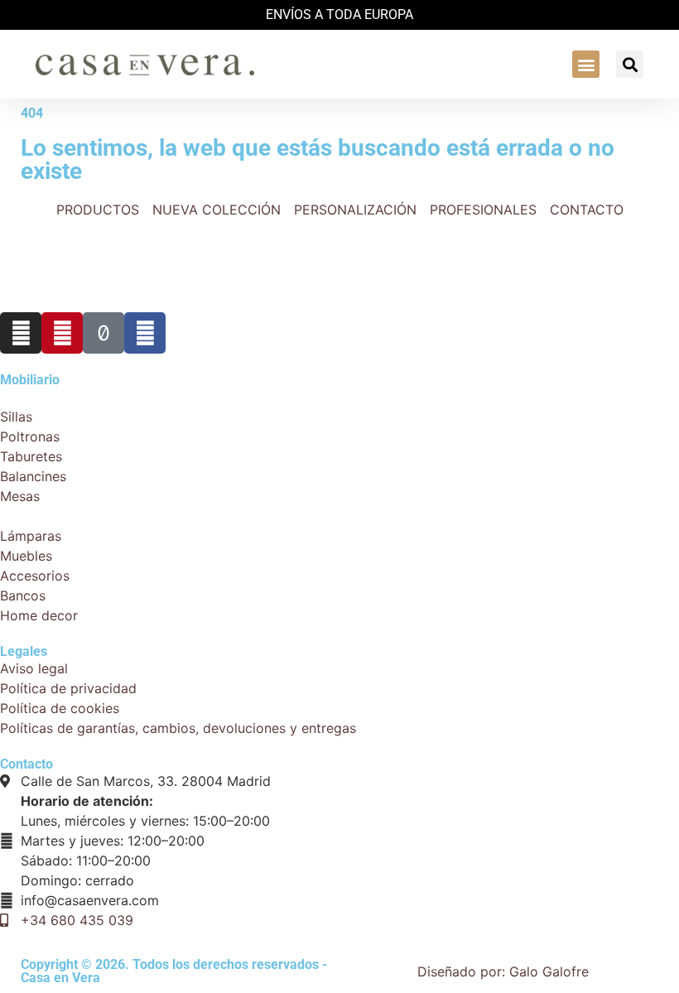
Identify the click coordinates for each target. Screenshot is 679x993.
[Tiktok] (103, 333)
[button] (586, 64)
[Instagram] (20, 333)
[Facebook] (145, 333)
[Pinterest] (62, 333)
